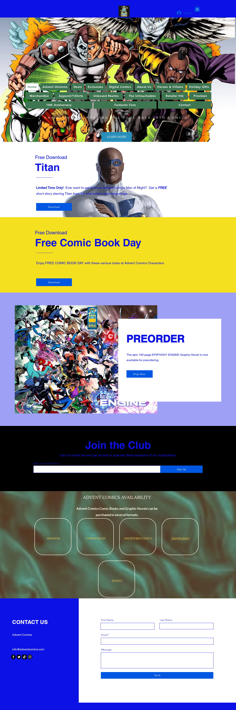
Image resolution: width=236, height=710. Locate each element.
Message (106, 649)
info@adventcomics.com (28, 649)
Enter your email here (45, 463)
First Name (107, 620)
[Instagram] (30, 657)
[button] (197, 8)
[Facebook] (13, 657)
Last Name (166, 620)
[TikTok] (24, 657)
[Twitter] (19, 657)
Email (104, 635)
